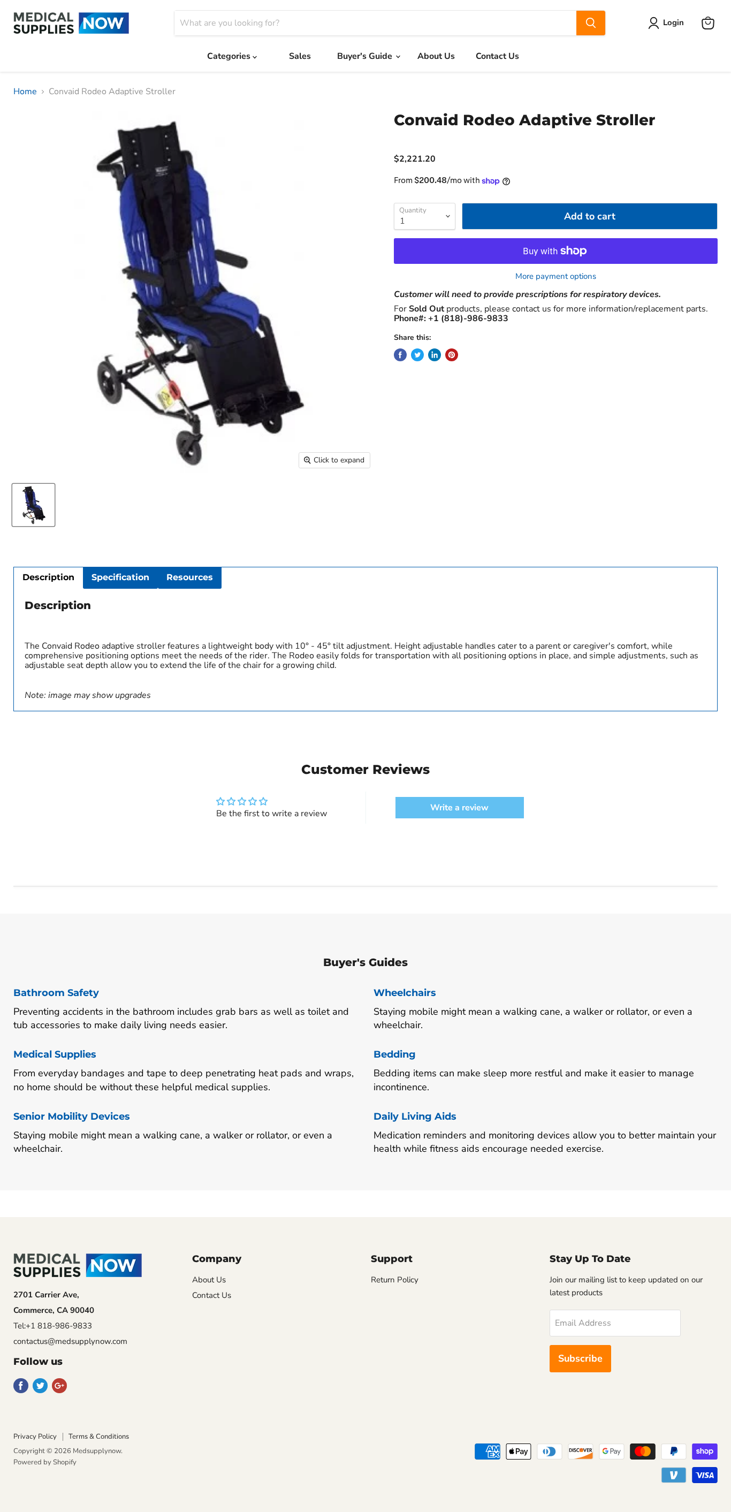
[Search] (590, 23)
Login (673, 22)
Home (25, 91)
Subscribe (580, 1358)
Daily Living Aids (415, 1116)
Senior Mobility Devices (71, 1116)
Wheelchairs (405, 993)
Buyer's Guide (365, 56)
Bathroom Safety (56, 993)
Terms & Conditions (98, 1436)
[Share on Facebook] (400, 354)
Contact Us (497, 56)
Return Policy (394, 1279)
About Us (436, 56)
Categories (230, 56)
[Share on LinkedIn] (434, 354)
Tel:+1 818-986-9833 (52, 1325)
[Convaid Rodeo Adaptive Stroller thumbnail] (33, 505)
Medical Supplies (54, 1054)
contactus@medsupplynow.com (70, 1341)
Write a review (459, 808)
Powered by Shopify (45, 1462)
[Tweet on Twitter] (417, 354)
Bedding (395, 1054)
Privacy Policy (35, 1436)
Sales (300, 56)
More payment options (555, 276)
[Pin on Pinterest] (451, 354)
